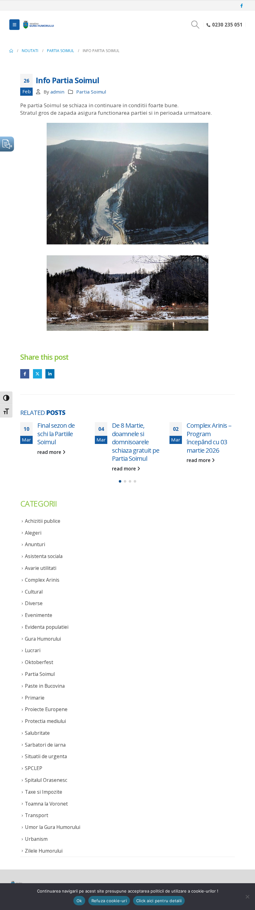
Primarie (34, 697)
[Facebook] (242, 6)
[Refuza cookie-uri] (247, 896)
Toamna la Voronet (46, 803)
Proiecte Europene (46, 709)
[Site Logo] (38, 24)
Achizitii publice (42, 521)
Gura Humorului (43, 638)
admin (57, 92)
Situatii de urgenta (46, 756)
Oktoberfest (39, 662)
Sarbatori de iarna (45, 744)
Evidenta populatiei (46, 627)
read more (67, 468)
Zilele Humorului (44, 850)
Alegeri (33, 532)
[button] (14, 24)
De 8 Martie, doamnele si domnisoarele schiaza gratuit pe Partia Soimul (78, 442)
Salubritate (37, 732)
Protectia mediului (45, 721)
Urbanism (36, 838)
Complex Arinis (42, 579)
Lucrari (32, 650)
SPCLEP (33, 768)
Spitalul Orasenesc (46, 780)
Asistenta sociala (44, 556)
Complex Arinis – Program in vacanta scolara (226, 433)
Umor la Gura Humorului (52, 827)
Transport (36, 815)
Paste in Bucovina (45, 685)
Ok (79, 900)
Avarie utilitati (40, 568)
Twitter (37, 373)
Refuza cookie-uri (109, 900)
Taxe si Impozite (43, 791)
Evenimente (38, 615)
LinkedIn (49, 373)
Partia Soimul (91, 92)
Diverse (34, 603)
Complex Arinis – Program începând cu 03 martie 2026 (151, 438)
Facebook (24, 373)
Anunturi (35, 544)
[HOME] (11, 51)
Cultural (34, 591)
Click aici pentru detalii (159, 900)
